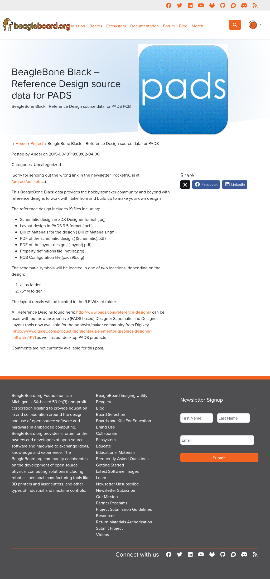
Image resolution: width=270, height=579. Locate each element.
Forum (169, 26)
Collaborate (106, 433)
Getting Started (110, 465)
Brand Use (105, 427)
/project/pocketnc (28, 181)
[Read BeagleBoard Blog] (255, 5)
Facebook (209, 184)
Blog (183, 26)
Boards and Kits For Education (123, 421)
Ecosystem (116, 26)
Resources (105, 515)
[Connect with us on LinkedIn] (190, 5)
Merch (197, 26)
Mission (78, 26)
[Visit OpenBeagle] (212, 5)
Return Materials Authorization (124, 522)
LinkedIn (237, 184)
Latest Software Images (117, 471)
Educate (103, 446)
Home (21, 143)
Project (37, 143)
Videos (102, 534)
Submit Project (109, 528)
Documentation (144, 26)
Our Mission (107, 496)
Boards (95, 26)
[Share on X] (185, 184)
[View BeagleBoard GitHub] (222, 5)
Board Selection (110, 414)
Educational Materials (115, 452)
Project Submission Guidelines (124, 509)
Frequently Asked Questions (122, 458)
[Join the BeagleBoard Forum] (233, 5)
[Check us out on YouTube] (201, 5)
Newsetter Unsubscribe (117, 484)
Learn (101, 477)
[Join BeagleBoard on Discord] (244, 5)
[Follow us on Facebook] (168, 5)
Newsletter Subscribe (115, 490)
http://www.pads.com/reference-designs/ (113, 312)
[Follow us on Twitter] (179, 5)
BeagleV (104, 402)
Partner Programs (111, 503)
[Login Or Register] (255, 25)
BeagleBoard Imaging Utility (121, 395)
